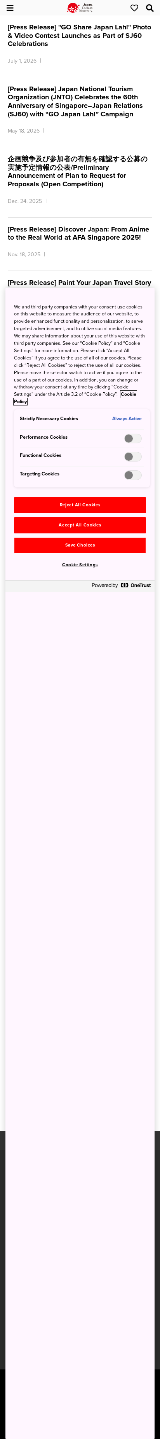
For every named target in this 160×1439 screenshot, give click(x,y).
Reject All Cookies (80, 504)
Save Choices (80, 545)
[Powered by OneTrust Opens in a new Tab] (121, 587)
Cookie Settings (80, 564)
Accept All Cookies (80, 525)
